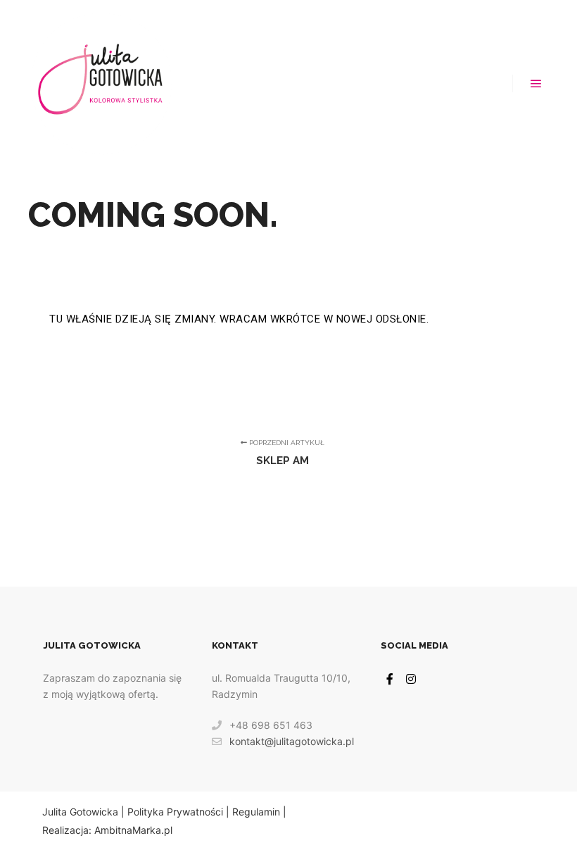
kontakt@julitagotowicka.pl (291, 741)
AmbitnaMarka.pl (133, 830)
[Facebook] (390, 679)
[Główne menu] (536, 84)
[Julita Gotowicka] (101, 83)
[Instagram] (411, 679)
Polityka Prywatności (175, 812)
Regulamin (256, 812)
